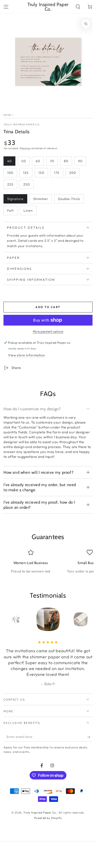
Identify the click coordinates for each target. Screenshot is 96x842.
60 (38, 161)
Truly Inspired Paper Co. (21, 124)
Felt (10, 210)
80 (66, 161)
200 (72, 173)
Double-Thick (69, 199)
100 (10, 173)
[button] (78, 7)
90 (80, 161)
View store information (26, 355)
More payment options (48, 331)
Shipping (25, 148)
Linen (28, 210)
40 (9, 161)
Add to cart (47, 307)
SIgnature (15, 199)
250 (26, 184)
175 (56, 173)
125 (26, 173)
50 (23, 161)
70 (52, 161)
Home (7, 114)
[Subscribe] (90, 737)
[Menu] (6, 7)
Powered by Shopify (48, 818)
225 (10, 184)
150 (41, 173)
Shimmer (40, 199)
